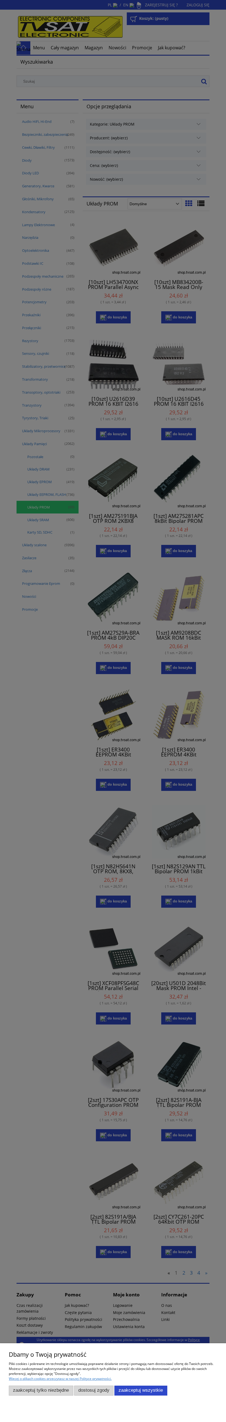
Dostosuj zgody (93, 1390)
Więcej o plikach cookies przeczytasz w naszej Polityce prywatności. (60, 1378)
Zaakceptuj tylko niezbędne (41, 1390)
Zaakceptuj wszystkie (141, 1390)
